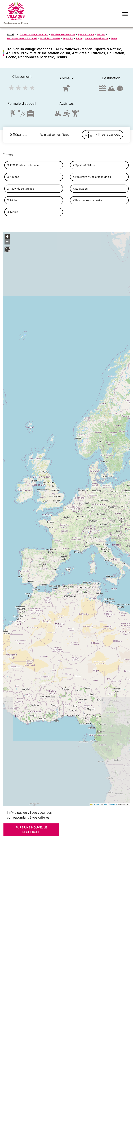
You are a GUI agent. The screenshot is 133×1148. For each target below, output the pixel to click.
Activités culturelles (50, 38)
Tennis (114, 38)
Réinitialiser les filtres (54, 134)
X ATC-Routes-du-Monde (23, 165)
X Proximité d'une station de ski (92, 176)
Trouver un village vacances (34, 34)
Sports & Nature (86, 34)
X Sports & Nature (84, 165)
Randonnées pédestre (96, 38)
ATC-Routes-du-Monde (63, 34)
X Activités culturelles (20, 188)
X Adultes (13, 176)
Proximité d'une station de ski (22, 38)
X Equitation (80, 188)
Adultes (101, 34)
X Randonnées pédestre (88, 200)
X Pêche (12, 200)
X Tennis (12, 212)
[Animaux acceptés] (66, 89)
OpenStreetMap (110, 804)
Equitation (68, 38)
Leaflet (95, 804)
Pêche (79, 38)
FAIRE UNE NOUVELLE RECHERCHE (31, 830)
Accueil (10, 34)
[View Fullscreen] (7, 249)
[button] (7, 236)
